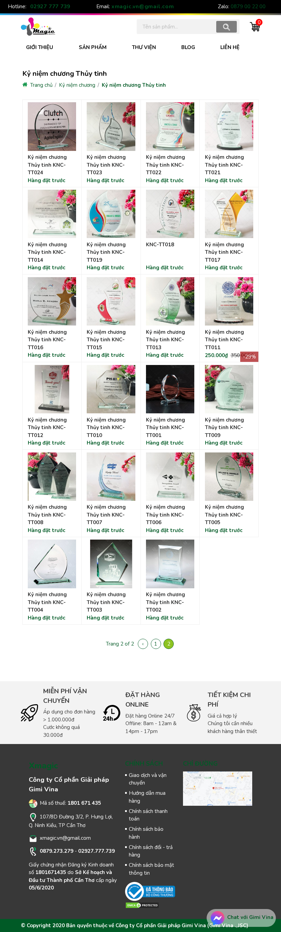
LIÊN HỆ (230, 47)
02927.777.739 (96, 851)
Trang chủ (40, 85)
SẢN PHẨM (93, 47)
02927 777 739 (50, 6)
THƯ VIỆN (144, 47)
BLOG (188, 47)
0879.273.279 (56, 851)
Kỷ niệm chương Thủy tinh (134, 85)
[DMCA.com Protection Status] (142, 904)
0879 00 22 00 (248, 6)
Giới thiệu (39, 47)
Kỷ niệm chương (77, 85)
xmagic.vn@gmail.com (142, 6)
